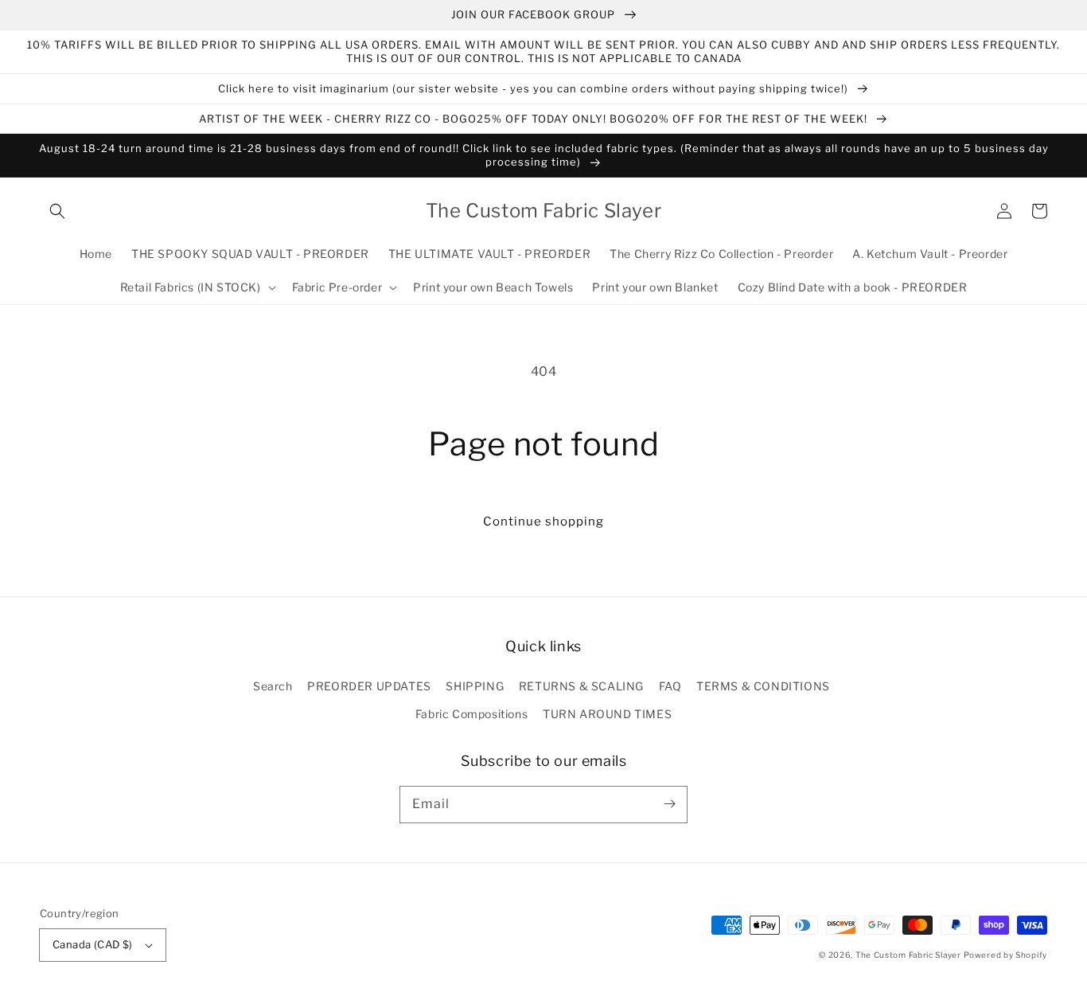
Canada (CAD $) (93, 944)
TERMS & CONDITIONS (763, 686)
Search (273, 686)
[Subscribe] (669, 804)
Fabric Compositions (471, 714)
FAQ (670, 686)
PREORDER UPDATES (369, 686)
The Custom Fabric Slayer (908, 954)
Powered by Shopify (1005, 954)
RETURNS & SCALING (581, 686)
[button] (57, 211)
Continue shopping (543, 521)
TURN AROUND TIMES (607, 714)
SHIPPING (475, 686)
